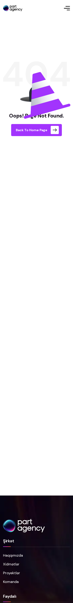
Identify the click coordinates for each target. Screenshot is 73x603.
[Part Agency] (12, 8)
